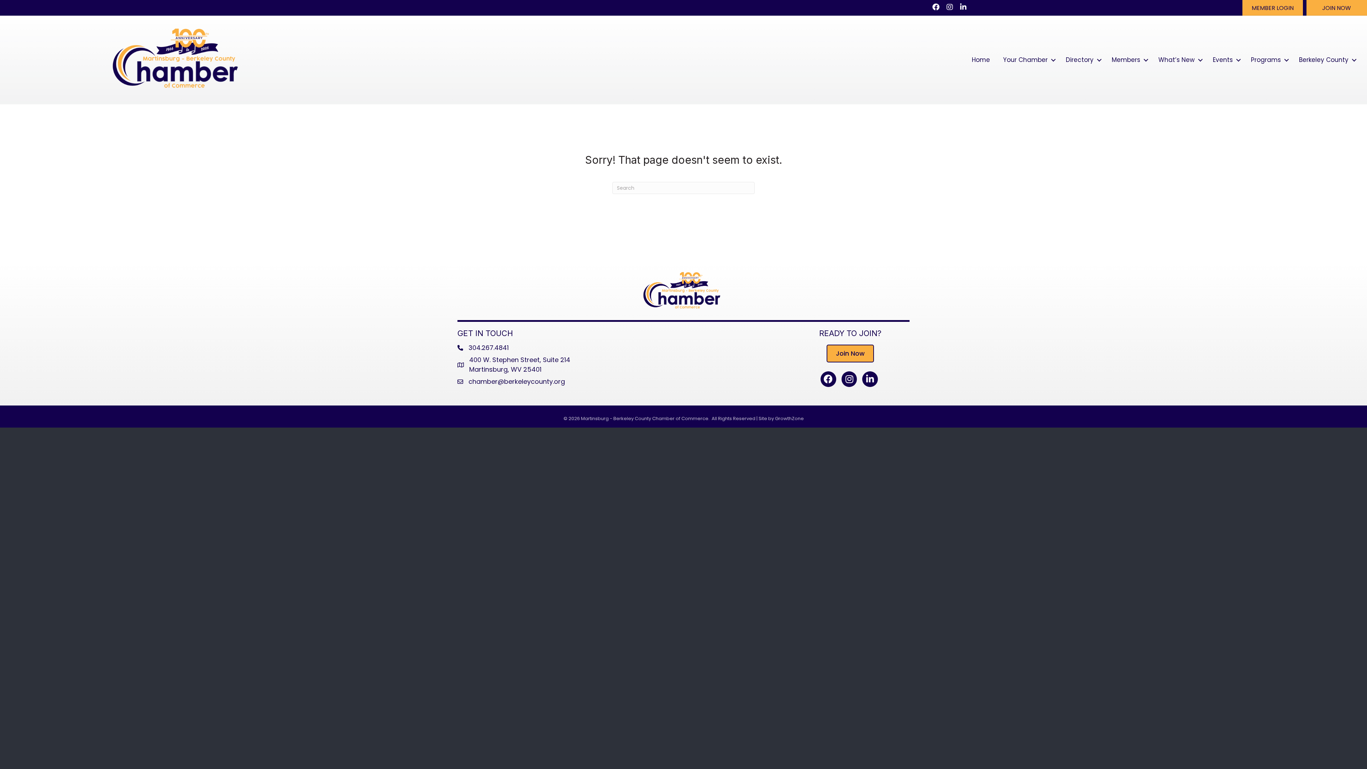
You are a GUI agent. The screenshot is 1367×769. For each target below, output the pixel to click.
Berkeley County (1323, 60)
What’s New (1176, 60)
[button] (1272, 8)
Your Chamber (1025, 60)
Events (1223, 60)
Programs (1266, 60)
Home (981, 60)
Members (1126, 60)
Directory (1080, 60)
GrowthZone (789, 418)
